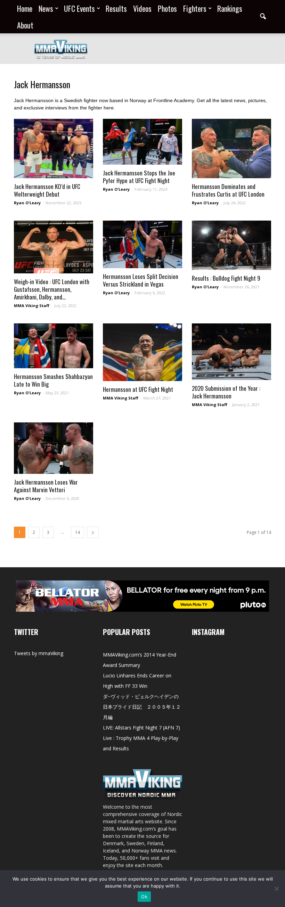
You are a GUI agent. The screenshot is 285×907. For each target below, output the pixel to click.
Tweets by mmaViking (38, 653)
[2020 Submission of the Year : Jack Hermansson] (231, 351)
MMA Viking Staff (31, 305)
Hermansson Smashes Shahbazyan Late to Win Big (53, 380)
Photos (167, 8)
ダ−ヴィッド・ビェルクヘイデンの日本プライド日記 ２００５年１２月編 (142, 706)
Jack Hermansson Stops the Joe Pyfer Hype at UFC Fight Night (139, 176)
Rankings (229, 8)
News (46, 8)
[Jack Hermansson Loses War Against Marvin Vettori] (53, 448)
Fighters (194, 8)
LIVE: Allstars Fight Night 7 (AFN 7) (141, 727)
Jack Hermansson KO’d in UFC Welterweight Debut (47, 190)
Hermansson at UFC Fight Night (138, 389)
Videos (142, 8)
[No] (276, 888)
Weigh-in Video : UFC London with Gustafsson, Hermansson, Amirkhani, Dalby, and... (51, 289)
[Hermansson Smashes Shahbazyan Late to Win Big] (53, 345)
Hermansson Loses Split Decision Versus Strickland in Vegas (140, 280)
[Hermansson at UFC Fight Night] (142, 352)
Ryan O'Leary (27, 202)
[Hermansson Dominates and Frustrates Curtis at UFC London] (231, 148)
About (25, 25)
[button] (262, 16)
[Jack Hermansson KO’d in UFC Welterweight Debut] (53, 148)
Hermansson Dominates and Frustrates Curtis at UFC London (228, 190)
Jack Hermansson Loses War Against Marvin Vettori (46, 486)
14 (77, 532)
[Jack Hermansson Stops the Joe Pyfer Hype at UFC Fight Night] (142, 142)
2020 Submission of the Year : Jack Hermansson (226, 392)
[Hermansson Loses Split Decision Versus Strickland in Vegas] (142, 244)
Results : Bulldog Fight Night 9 (226, 278)
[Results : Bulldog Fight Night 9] (231, 245)
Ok (144, 896)
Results (116, 8)
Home (24, 8)
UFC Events (79, 8)
